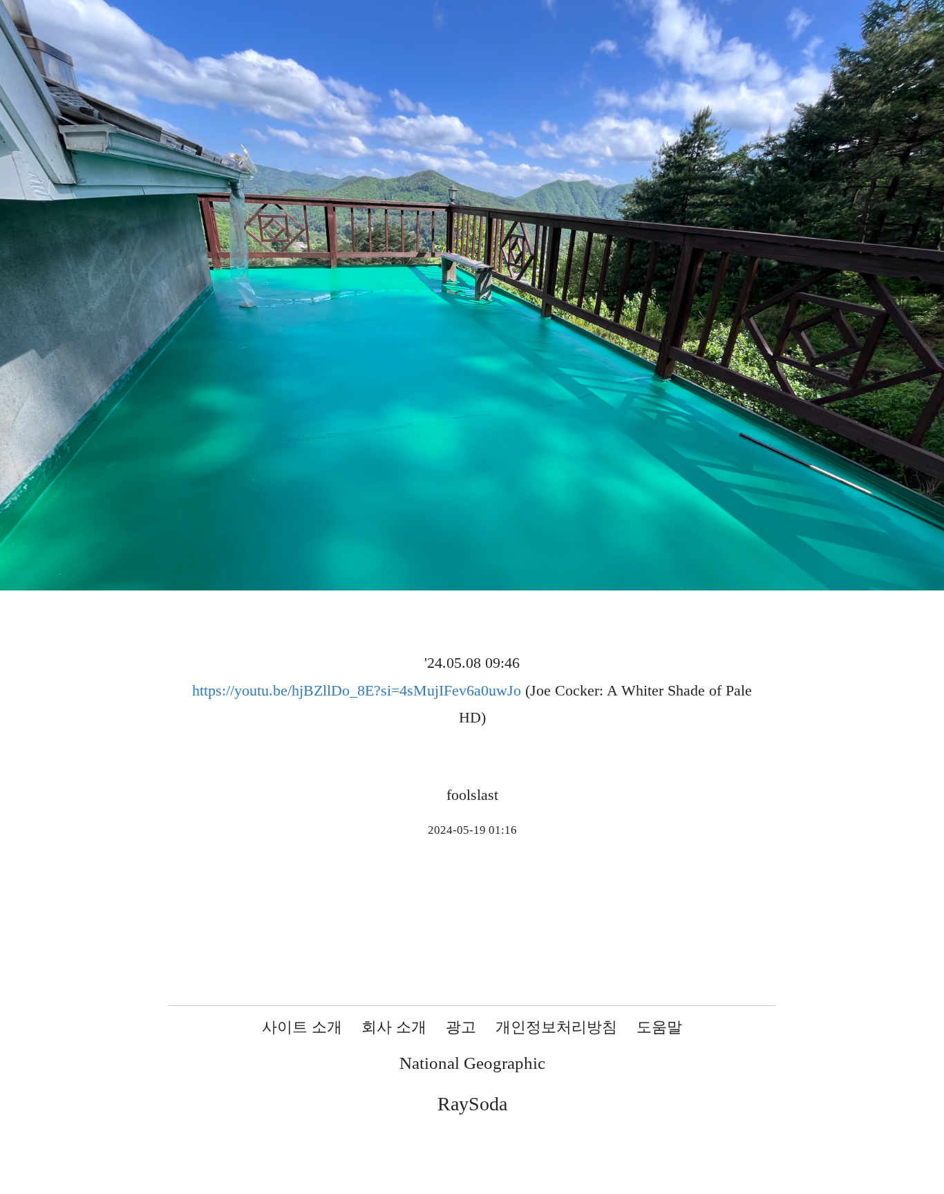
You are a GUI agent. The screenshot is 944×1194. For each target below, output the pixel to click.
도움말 (659, 1027)
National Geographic (472, 1063)
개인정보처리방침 (556, 1027)
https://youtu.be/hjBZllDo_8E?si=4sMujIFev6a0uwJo (356, 690)
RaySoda (472, 1103)
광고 (461, 1027)
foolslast (472, 794)
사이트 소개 (302, 1027)
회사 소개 (393, 1027)
